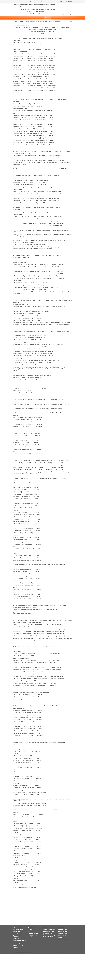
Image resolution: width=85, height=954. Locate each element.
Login (66, 1)
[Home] (14, 21)
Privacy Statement (63, 952)
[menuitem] (23, 17)
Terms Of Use (70, 952)
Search (70, 15)
